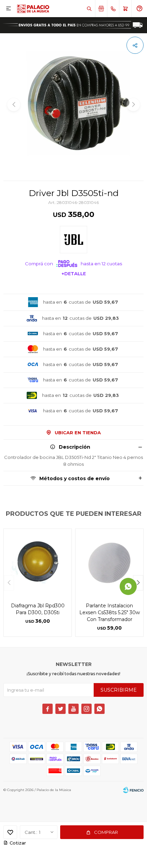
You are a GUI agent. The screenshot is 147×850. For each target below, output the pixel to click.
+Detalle (74, 273)
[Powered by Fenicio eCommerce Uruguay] (133, 790)
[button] (89, 8)
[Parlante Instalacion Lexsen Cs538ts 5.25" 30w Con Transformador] (109, 563)
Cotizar (18, 843)
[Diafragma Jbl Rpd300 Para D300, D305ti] (37, 563)
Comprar (106, 832)
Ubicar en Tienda (78, 432)
